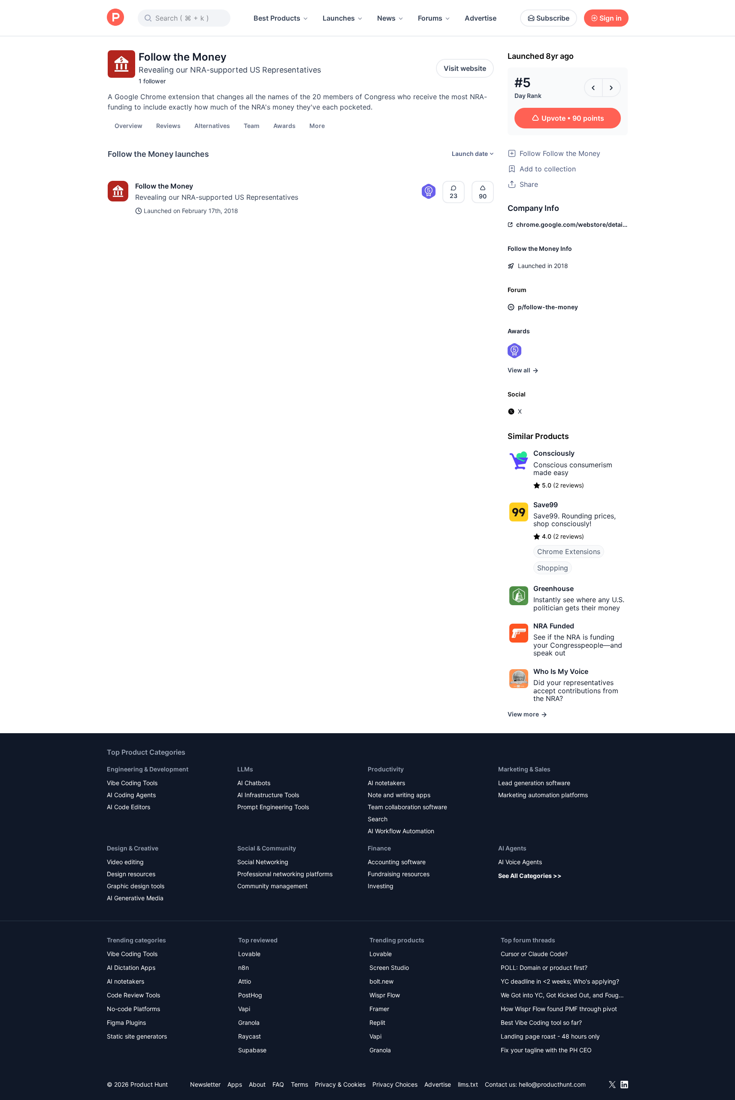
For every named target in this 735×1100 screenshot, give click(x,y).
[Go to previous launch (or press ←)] (593, 87)
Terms (299, 1084)
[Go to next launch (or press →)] (611, 87)
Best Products (277, 18)
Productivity (386, 769)
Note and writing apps (399, 794)
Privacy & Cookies (340, 1084)
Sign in (610, 18)
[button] (317, 125)
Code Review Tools (133, 995)
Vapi (244, 1008)
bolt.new (381, 981)
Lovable (249, 953)
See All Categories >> (530, 875)
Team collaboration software (407, 807)
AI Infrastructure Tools (268, 794)
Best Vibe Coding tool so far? (541, 1022)
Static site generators (137, 1036)
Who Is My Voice (560, 671)
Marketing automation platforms (543, 794)
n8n (243, 967)
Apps (234, 1084)
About (257, 1084)
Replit (377, 1022)
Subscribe (552, 18)
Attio (244, 981)
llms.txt (468, 1084)
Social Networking (262, 861)
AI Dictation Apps (131, 967)
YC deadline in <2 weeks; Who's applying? (560, 981)
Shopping (552, 568)
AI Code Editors (128, 807)
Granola (249, 1022)
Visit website (465, 68)
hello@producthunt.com (552, 1084)
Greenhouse (553, 588)
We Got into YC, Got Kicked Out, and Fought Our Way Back (562, 995)
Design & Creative (132, 848)
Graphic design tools (135, 886)
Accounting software (397, 861)
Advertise (480, 18)
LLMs (245, 769)
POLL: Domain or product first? (544, 967)
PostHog (250, 995)
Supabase (252, 1050)
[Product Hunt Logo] (115, 18)
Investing (380, 886)
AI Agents (512, 848)
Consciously (554, 453)
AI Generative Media (135, 898)
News (386, 18)
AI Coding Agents (131, 794)
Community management (272, 886)
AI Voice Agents (520, 861)
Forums (430, 18)
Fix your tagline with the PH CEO (546, 1050)
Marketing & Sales (524, 769)
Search (377, 819)
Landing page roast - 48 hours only (550, 1036)
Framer (379, 1008)
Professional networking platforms (285, 874)
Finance (379, 848)
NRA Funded (553, 626)
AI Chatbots (253, 782)
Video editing (125, 861)
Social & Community (266, 848)
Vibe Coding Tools (132, 782)
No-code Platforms (133, 1008)
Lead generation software (534, 782)
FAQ (278, 1084)
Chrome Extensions (568, 551)
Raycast (249, 1036)
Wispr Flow (384, 995)
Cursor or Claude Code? (534, 953)
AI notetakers (386, 782)
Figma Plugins (126, 1022)
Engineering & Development (147, 769)
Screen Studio (389, 967)
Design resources (131, 874)
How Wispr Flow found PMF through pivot (559, 1008)
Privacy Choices (394, 1084)
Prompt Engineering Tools (273, 807)
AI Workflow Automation (401, 831)
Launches (339, 18)
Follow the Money (164, 186)
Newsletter (205, 1084)
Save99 (545, 504)
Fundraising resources (399, 874)
